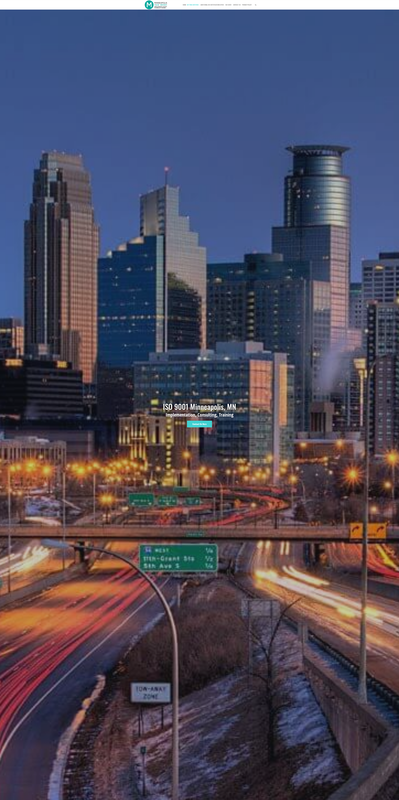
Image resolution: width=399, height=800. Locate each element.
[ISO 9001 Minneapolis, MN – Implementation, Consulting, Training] (156, 4)
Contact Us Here (199, 424)
